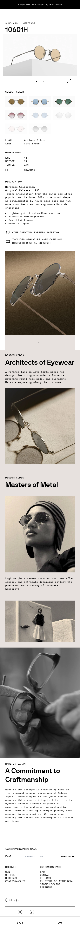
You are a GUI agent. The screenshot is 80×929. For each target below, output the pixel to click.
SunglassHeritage (20, 23)
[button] (7, 13)
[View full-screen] (69, 81)
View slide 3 (43, 81)
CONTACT (45, 875)
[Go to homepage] (40, 13)
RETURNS (45, 878)
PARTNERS (46, 887)
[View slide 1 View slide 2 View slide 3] (40, 60)
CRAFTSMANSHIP (15, 881)
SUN (7, 872)
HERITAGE (11, 878)
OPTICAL (10, 875)
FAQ (42, 872)
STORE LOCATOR (50, 884)
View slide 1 (36, 81)
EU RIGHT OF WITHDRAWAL (57, 881)
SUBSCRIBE (68, 856)
